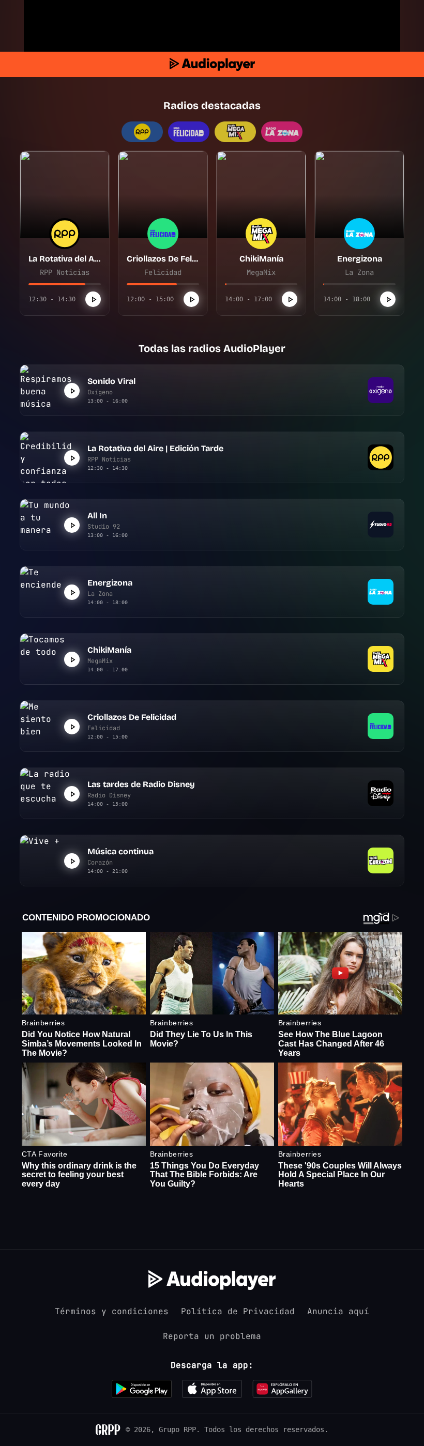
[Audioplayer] (212, 64)
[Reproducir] (93, 299)
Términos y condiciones (112, 1311)
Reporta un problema (212, 1336)
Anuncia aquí (338, 1311)
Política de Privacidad (238, 1311)
